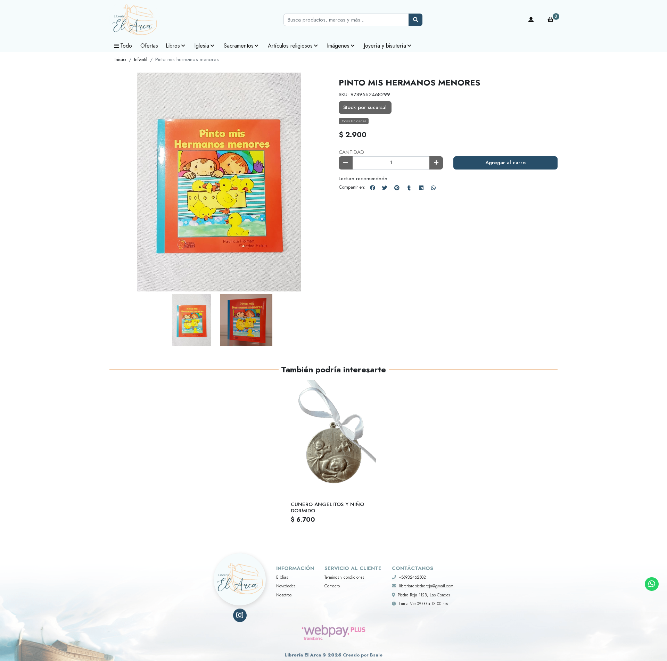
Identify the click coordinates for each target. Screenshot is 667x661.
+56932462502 (412, 577)
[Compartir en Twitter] (384, 187)
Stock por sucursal (365, 107)
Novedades (285, 586)
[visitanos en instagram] (240, 615)
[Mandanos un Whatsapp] (651, 584)
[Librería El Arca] (144, 20)
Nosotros (283, 595)
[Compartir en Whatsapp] (433, 187)
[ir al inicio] (240, 570)
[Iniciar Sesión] (531, 20)
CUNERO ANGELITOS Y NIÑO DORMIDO (327, 507)
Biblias (282, 577)
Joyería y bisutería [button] (385, 46)
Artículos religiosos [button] (290, 46)
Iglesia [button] (201, 46)
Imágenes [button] (338, 46)
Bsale (376, 655)
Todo (126, 46)
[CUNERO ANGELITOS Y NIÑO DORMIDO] (333, 437)
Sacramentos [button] (239, 46)
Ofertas (149, 46)
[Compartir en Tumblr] (409, 187)
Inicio (120, 59)
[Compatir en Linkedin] (421, 187)
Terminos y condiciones (344, 577)
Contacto (332, 586)
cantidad (351, 152)
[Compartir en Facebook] (372, 187)
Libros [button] (173, 46)
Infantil (140, 59)
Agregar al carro (505, 162)
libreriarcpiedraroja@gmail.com (426, 586)
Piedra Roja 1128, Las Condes (424, 595)
